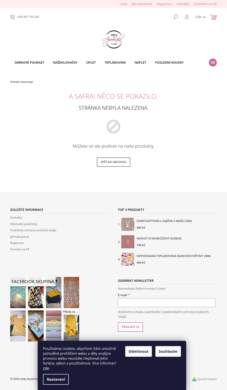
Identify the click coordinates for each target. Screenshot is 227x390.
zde (46, 368)
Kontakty (183, 4)
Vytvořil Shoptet (207, 379)
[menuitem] (29, 63)
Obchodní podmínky (23, 224)
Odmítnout (139, 351)
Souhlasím (168, 351)
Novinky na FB (19, 249)
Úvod (123, 4)
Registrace (164, 4)
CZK (199, 17)
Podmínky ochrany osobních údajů (33, 230)
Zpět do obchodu (114, 162)
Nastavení (56, 379)
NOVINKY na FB (205, 4)
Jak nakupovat (142, 4)
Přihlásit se (130, 327)
